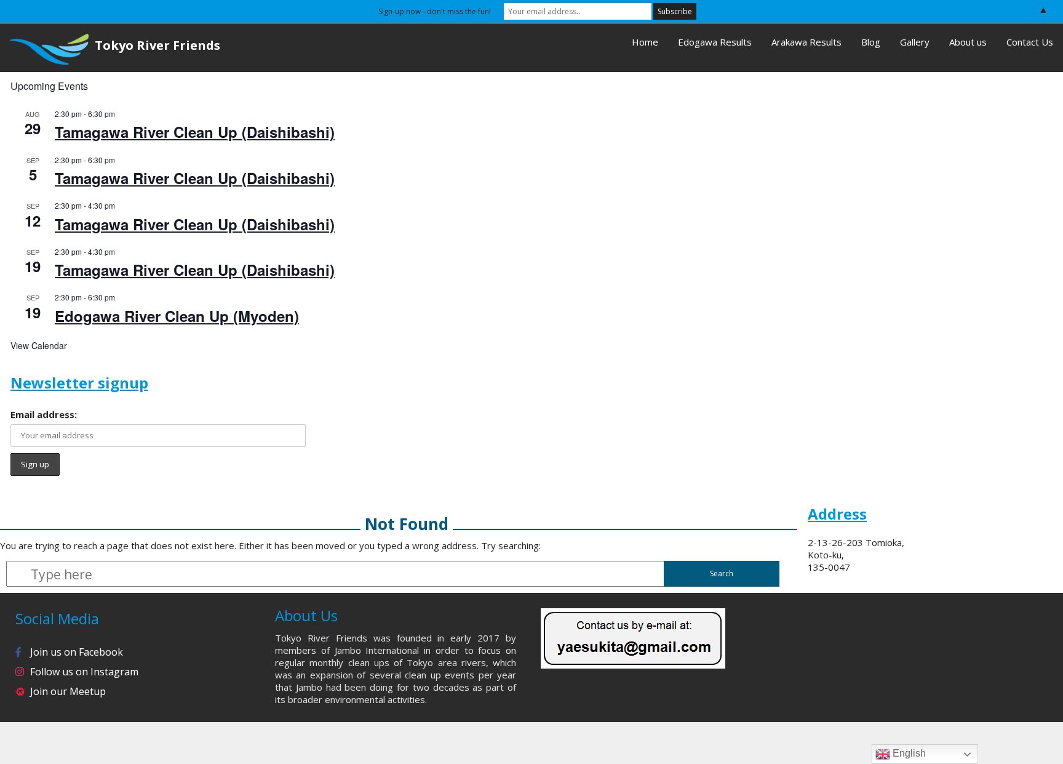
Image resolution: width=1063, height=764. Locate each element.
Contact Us (1029, 42)
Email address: (43, 414)
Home (645, 42)
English (908, 753)
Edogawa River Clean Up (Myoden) (177, 315)
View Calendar (38, 345)
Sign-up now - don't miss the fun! (434, 11)
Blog (870, 42)
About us (968, 42)
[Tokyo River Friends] (44, 48)
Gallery (915, 42)
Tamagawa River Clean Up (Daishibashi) (195, 131)
